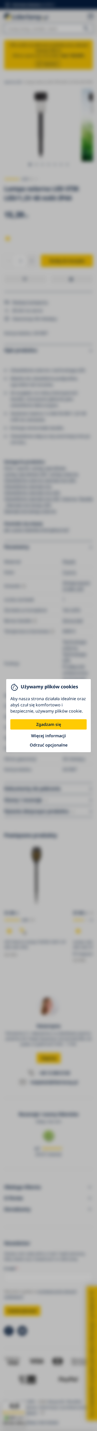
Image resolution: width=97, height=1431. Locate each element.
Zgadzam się (48, 724)
